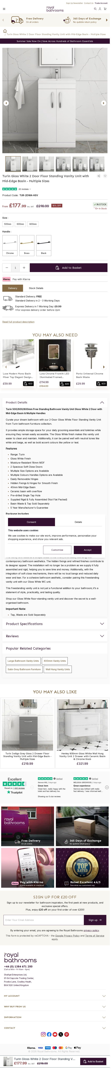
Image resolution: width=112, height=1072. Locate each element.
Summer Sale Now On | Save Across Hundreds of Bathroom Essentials (55, 41)
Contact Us (88, 3)
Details (78, 522)
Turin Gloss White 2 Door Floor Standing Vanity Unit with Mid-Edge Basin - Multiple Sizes (56, 34)
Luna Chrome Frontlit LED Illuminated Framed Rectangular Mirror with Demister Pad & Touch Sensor (54, 375)
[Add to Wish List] (105, 176)
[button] (6, 367)
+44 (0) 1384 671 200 (18, 978)
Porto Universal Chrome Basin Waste (89, 375)
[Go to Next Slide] (107, 20)
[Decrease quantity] (6, 267)
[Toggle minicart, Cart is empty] (105, 8)
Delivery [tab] (12, 288)
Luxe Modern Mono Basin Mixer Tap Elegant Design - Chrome (18, 375)
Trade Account (101, 3)
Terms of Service (94, 947)
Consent (31, 522)
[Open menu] (4, 8)
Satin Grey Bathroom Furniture (24, 669)
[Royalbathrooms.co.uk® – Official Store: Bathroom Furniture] (54, 9)
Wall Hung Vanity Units (58, 669)
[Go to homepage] (55, 969)
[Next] (103, 103)
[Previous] (6, 103)
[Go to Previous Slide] (3, 20)
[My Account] (100, 9)
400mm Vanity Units (55, 660)
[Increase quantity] (24, 267)
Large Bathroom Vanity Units (23, 660)
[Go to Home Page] (5, 31)
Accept (88, 550)
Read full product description (18, 321)
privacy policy (91, 942)
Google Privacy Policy (67, 947)
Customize (57, 550)
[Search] (95, 9)
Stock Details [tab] (36, 288)
